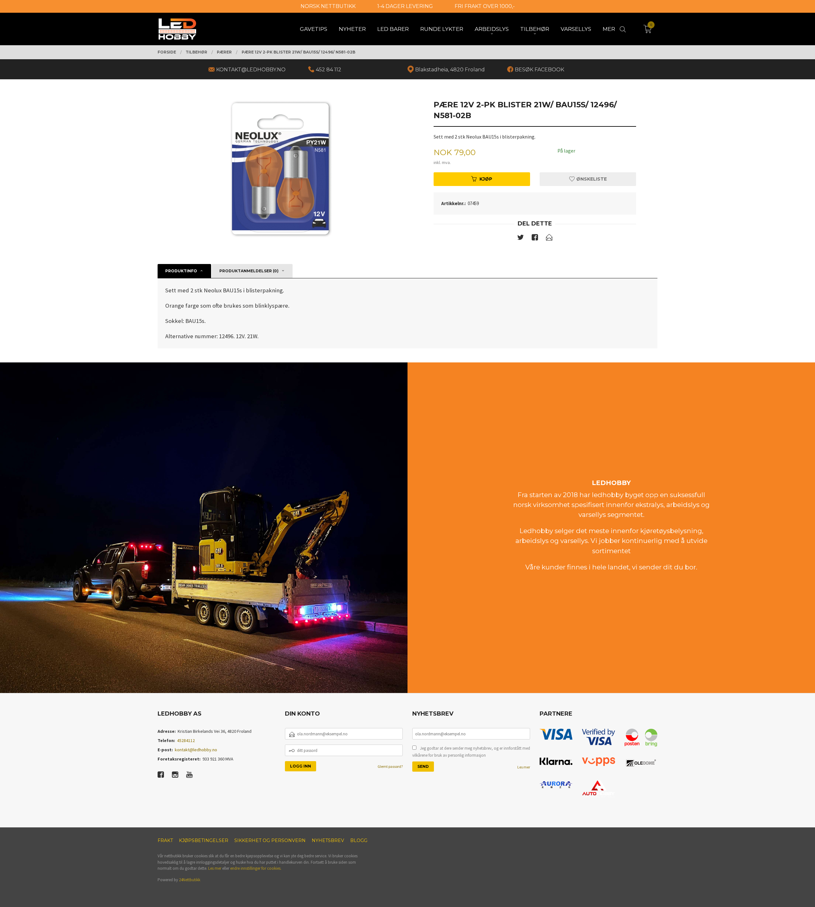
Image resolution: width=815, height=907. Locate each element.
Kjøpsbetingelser (203, 840)
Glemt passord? (390, 766)
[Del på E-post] (549, 238)
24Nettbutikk (189, 879)
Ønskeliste (591, 179)
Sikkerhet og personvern (270, 840)
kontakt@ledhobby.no (196, 750)
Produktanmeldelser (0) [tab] (249, 270)
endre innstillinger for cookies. (255, 868)
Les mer (523, 767)
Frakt (165, 840)
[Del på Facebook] (535, 238)
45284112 (186, 740)
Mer (609, 29)
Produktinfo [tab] (181, 270)
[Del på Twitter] (520, 238)
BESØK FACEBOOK (539, 70)
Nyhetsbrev (328, 840)
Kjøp (485, 179)
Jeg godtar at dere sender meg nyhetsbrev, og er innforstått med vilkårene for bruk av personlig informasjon (471, 752)
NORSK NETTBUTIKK (328, 6)
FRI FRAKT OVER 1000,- (485, 6)
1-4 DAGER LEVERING (405, 6)
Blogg (358, 840)
